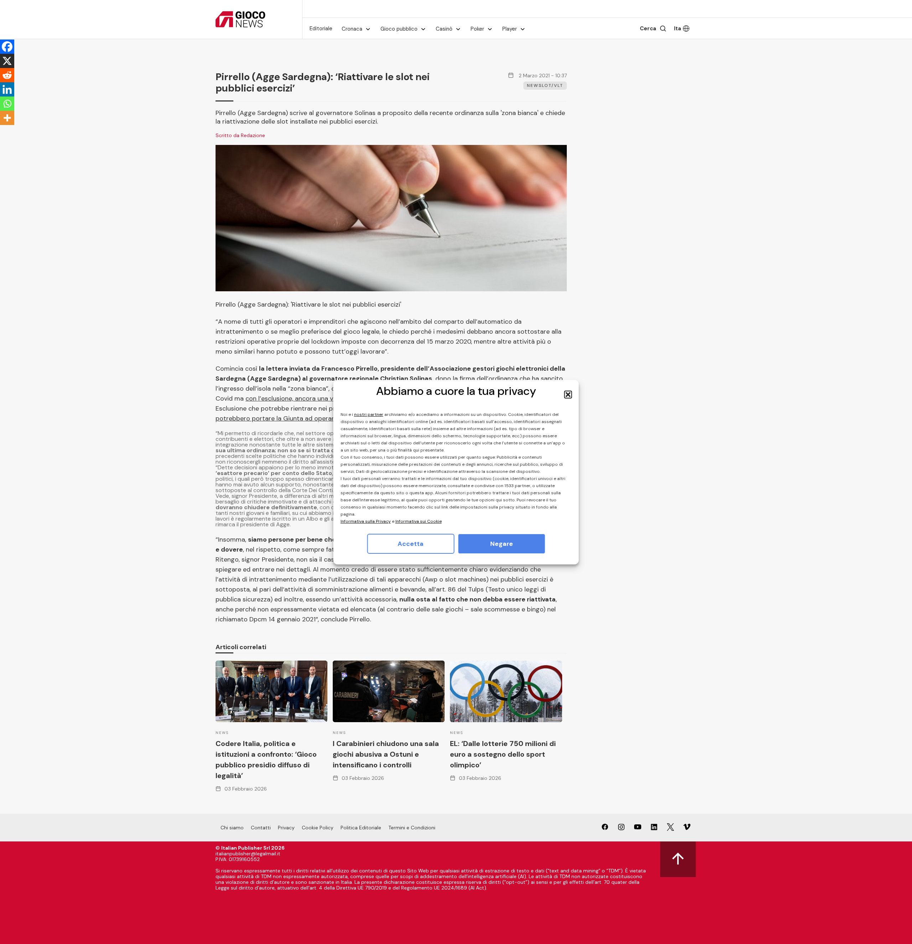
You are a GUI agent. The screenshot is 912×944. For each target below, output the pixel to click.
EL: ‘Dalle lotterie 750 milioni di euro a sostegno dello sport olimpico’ (503, 754)
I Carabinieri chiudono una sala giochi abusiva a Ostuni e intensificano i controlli (386, 754)
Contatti (261, 827)
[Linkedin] (7, 89)
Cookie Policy (317, 827)
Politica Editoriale (361, 827)
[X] (7, 61)
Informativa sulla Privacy (366, 521)
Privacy (286, 827)
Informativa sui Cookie (418, 521)
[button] (568, 394)
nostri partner (368, 414)
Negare (501, 543)
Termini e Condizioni (411, 827)
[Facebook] (7, 47)
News (222, 732)
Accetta (411, 543)
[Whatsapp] (7, 104)
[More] (7, 118)
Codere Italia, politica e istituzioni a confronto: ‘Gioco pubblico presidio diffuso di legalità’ (266, 759)
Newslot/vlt (545, 85)
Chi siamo (232, 827)
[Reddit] (7, 75)
